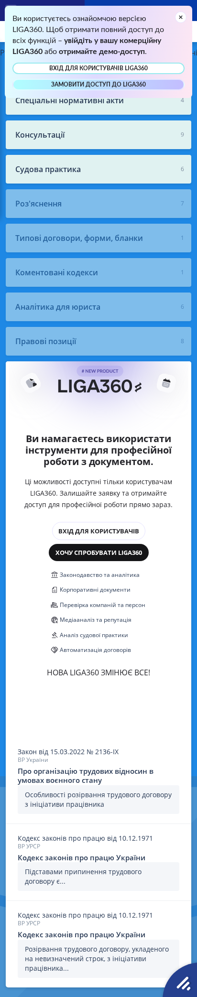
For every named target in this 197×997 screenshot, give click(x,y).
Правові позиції (45, 341)
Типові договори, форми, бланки (79, 238)
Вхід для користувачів (98, 531)
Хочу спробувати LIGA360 (98, 552)
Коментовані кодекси (56, 272)
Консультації (40, 135)
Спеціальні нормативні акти (69, 100)
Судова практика (48, 169)
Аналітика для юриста (57, 307)
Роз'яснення (38, 203)
